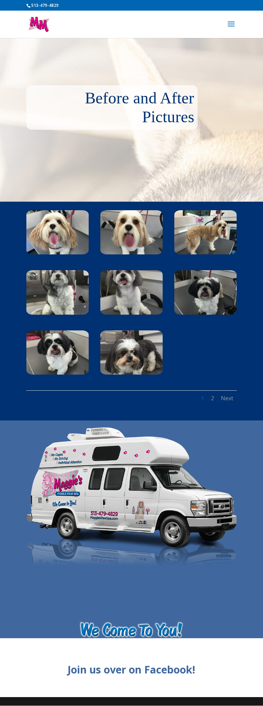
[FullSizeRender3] (57, 372)
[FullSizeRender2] (205, 313)
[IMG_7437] (57, 252)
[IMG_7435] (131, 313)
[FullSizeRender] (131, 372)
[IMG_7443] (205, 252)
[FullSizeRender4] (57, 313)
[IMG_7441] (131, 252)
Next (227, 398)
